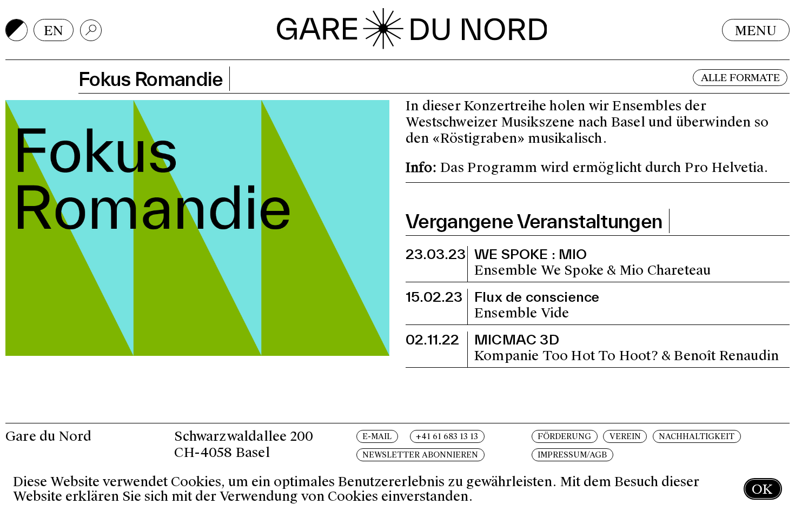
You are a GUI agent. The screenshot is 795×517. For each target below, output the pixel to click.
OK (762, 489)
